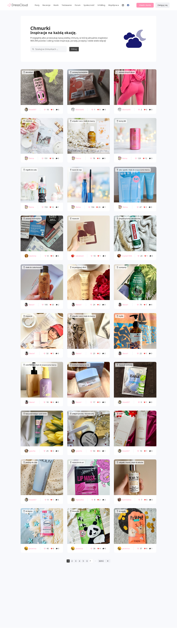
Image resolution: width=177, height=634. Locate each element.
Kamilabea (126, 499)
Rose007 (32, 109)
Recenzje (47, 5)
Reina (31, 158)
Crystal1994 (127, 256)
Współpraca (113, 5)
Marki (56, 5)
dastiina (32, 256)
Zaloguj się (162, 5)
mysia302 (80, 499)
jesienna (32, 548)
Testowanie (67, 5)
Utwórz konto (145, 5)
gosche (32, 451)
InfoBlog (101, 5)
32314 (101, 561)
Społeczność (89, 5)
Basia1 (32, 304)
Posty (37, 5)
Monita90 (80, 109)
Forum (77, 5)
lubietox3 (80, 256)
